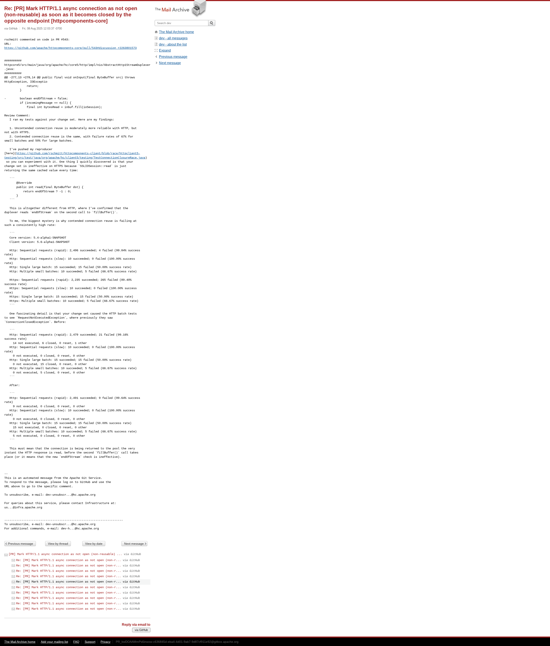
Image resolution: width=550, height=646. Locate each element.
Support (90, 641)
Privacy (105, 641)
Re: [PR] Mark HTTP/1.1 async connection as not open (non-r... (68, 560)
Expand (165, 50)
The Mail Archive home (176, 32)
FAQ (76, 641)
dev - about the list (173, 44)
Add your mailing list (54, 641)
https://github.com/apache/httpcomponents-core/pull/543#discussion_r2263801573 (70, 48)
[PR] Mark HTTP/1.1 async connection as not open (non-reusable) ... (65, 554)
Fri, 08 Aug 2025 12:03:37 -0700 (42, 28)
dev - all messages (173, 38)
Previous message (20, 543)
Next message (134, 543)
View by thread (58, 543)
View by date (93, 543)
